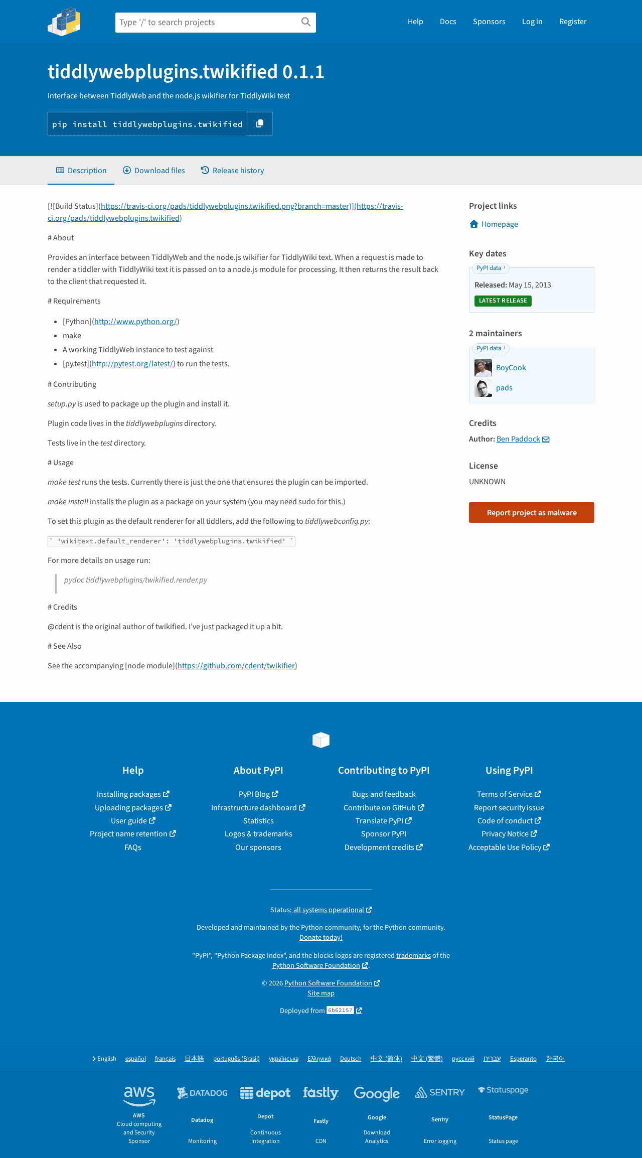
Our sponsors (258, 847)
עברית (492, 1059)
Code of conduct (505, 820)
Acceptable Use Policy (504, 847)
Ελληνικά (319, 1059)
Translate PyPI (379, 820)
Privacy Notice (505, 833)
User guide (129, 820)
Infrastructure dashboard (254, 807)
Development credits (379, 847)
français (165, 1059)
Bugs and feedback (384, 794)
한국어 (555, 1059)
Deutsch (351, 1059)
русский (463, 1059)
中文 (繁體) (427, 1059)
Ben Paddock (518, 439)
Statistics (258, 820)
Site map (321, 993)
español (135, 1059)
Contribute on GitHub (380, 807)
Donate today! (321, 937)
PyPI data (488, 267)
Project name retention (129, 833)
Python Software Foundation (316, 965)
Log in (532, 21)
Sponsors (489, 21)
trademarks (413, 955)
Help (415, 21)
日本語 (194, 1059)
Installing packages (129, 794)
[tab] (81, 171)
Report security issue (509, 807)
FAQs (132, 847)
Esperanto (523, 1059)
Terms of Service (505, 794)
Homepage (500, 224)
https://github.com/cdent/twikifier (236, 665)
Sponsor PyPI (383, 833)
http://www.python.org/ (135, 321)
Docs (448, 21)
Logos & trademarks (258, 833)
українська (283, 1059)
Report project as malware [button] (532, 512)
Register (573, 21)
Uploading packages (129, 807)
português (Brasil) (236, 1059)
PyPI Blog (254, 794)
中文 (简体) (386, 1059)
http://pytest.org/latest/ (132, 363)
